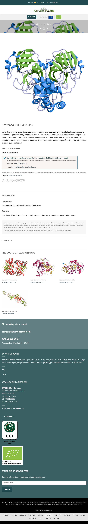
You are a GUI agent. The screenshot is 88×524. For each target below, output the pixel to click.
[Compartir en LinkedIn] (23, 180)
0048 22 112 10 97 (10, 339)
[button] (31, 17)
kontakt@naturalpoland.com (24, 167)
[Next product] (42, 28)
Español (30, 2)
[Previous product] (46, 28)
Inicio (38, 24)
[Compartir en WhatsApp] (3, 180)
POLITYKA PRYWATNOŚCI (13, 409)
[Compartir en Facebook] (7, 180)
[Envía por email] (15, 180)
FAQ (3, 370)
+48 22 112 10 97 (20, 163)
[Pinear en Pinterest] (19, 180)
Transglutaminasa (8, 313)
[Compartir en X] (11, 180)
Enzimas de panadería (15, 175)
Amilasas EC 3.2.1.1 (66, 282)
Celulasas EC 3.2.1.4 (9, 282)
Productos (48, 24)
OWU (4, 374)
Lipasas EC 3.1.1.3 (37, 282)
